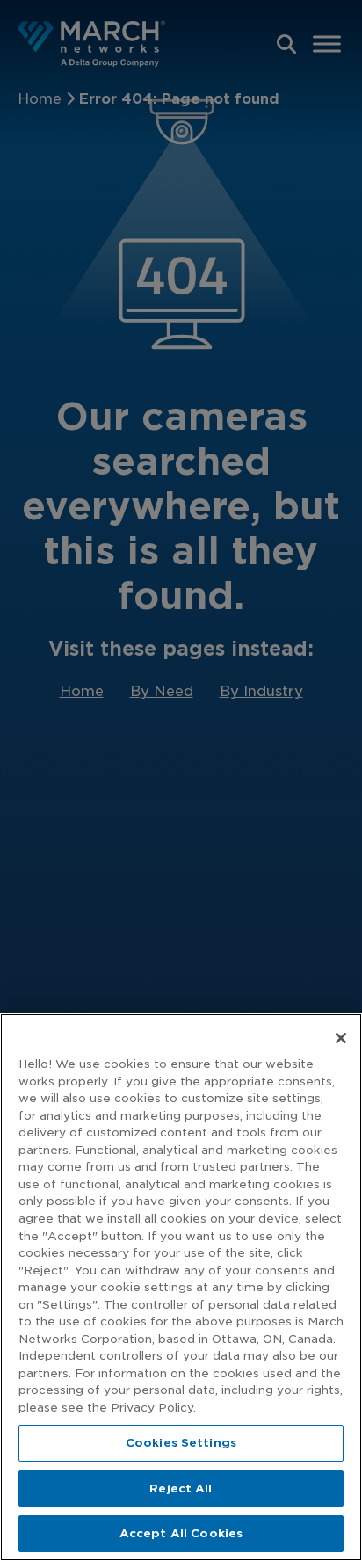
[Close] (341, 1038)
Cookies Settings (181, 1442)
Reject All (180, 1488)
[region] (181, 1287)
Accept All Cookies (181, 1533)
